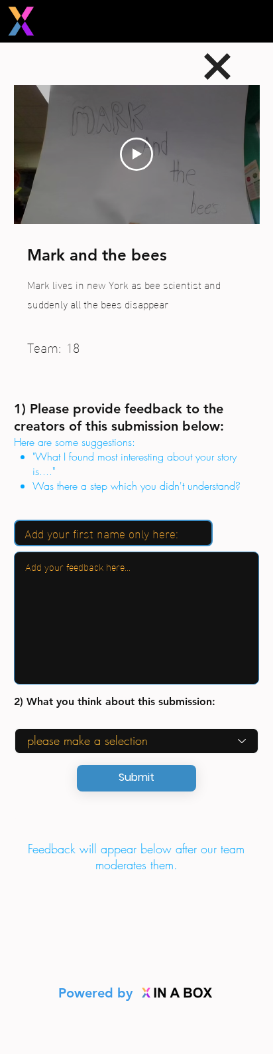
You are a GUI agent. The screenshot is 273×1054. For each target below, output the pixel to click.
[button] (136, 778)
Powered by (97, 993)
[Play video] (136, 154)
